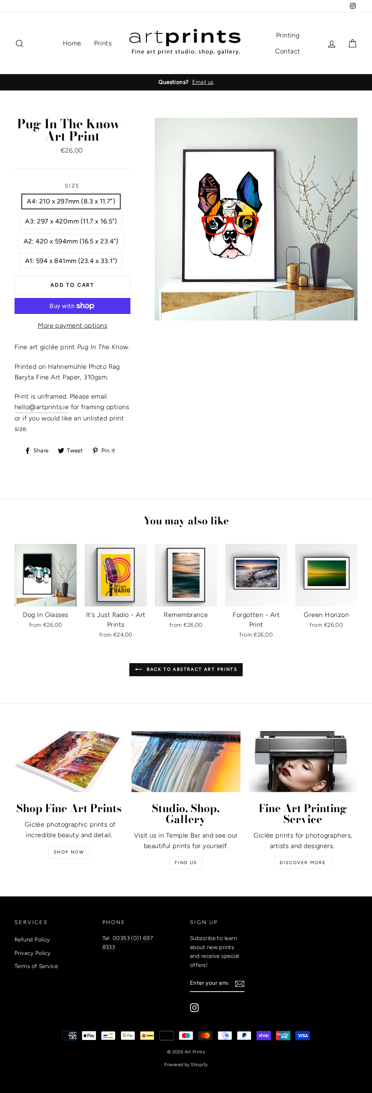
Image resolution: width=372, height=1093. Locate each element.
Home (72, 43)
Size (72, 185)
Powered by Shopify (185, 1064)
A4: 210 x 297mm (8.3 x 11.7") (71, 201)
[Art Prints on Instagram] (194, 1007)
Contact (287, 51)
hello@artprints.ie (42, 407)
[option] (186, 82)
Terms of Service (36, 966)
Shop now (69, 852)
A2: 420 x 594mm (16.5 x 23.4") (71, 241)
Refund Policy (32, 939)
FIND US (186, 862)
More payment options (72, 326)
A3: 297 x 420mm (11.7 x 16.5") (71, 221)
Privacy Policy (32, 952)
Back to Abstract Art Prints (191, 669)
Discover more (303, 862)
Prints (103, 43)
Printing (288, 35)
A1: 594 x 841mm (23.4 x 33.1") (71, 261)
